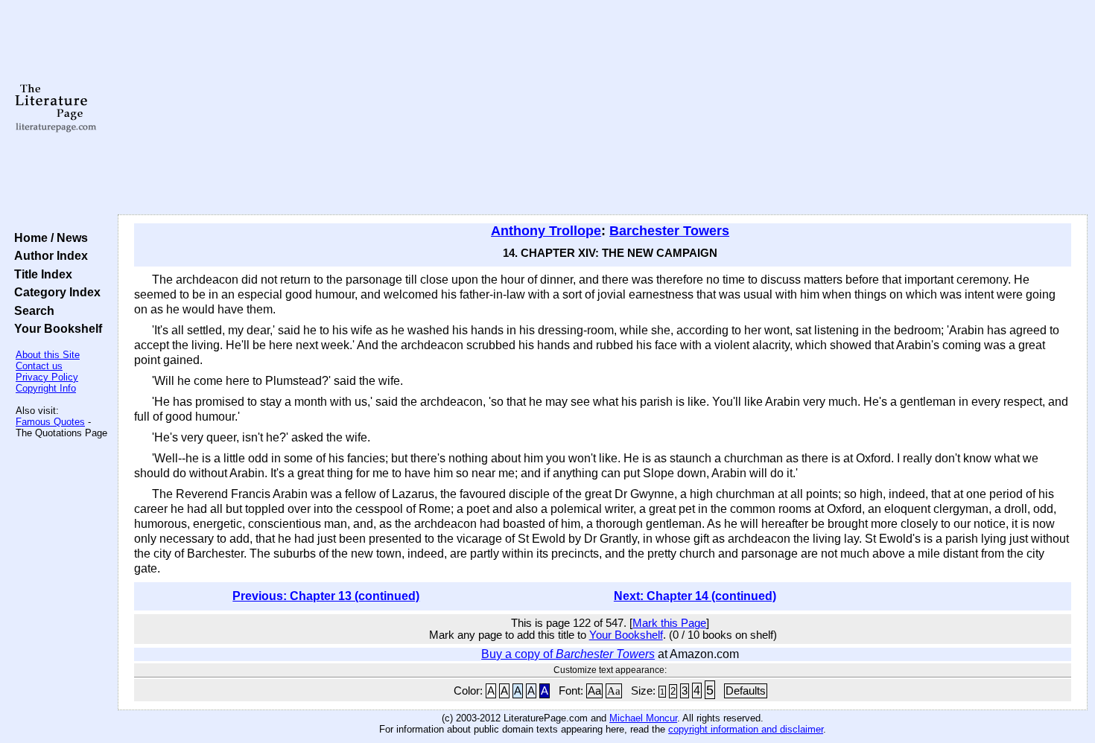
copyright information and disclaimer (745, 729)
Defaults (746, 691)
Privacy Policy (47, 377)
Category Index (54, 292)
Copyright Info (46, 388)
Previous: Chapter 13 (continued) (325, 596)
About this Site (48, 354)
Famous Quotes (50, 421)
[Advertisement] (603, 108)
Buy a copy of (568, 654)
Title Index (40, 274)
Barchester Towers (669, 230)
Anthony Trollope (546, 230)
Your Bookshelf (55, 328)
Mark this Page (669, 623)
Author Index (48, 255)
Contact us (39, 366)
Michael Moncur (643, 718)
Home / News (48, 237)
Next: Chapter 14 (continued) (695, 596)
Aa (594, 691)
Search (31, 310)
